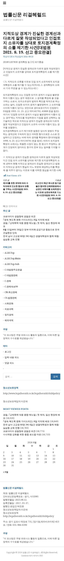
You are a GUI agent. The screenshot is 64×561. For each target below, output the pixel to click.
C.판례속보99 (11, 286)
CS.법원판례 (11, 298)
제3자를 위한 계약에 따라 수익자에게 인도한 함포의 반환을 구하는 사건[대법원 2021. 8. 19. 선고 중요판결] (16, 186)
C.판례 (8, 281)
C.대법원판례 (11, 275)
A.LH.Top (9, 253)
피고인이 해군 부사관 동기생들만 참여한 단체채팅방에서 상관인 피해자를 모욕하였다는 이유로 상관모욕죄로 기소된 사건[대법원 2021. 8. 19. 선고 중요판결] (48, 189)
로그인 (8, 351)
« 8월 (5, 472)
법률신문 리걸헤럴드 (24, 14)
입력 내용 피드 (12, 357)
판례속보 (13, 206)
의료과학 (9, 309)
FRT (41, 556)
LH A (12, 56)
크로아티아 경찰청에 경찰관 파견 (19, 216)
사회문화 (9, 303)
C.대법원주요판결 (13, 269)
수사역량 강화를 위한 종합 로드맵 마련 (22, 434)
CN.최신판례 (11, 292)
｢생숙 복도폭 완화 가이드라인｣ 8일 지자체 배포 (26, 219)
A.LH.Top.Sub (12, 264)
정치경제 (9, 314)
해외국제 (9, 320)
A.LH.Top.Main (13, 258)
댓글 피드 (9, 363)
